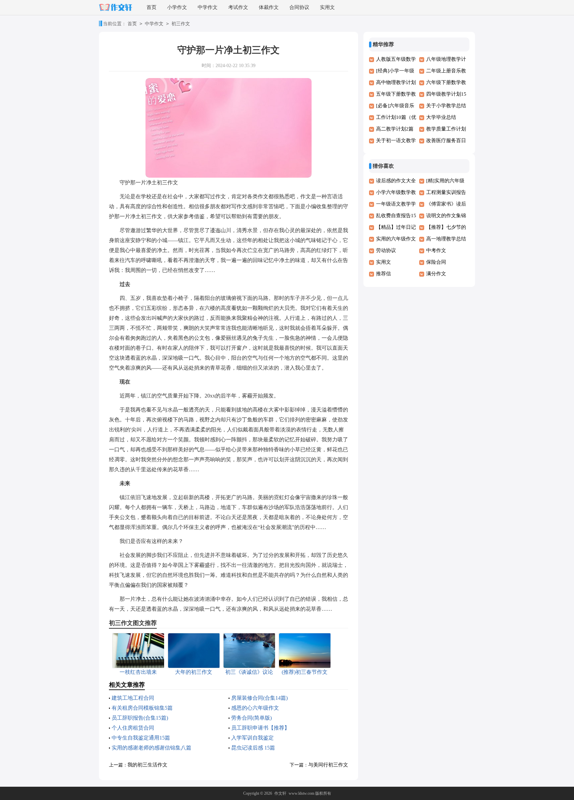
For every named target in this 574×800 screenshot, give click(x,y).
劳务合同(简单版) (251, 718)
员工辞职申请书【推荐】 (260, 728)
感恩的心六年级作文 (255, 708)
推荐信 (383, 273)
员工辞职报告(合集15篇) (140, 718)
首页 (151, 7)
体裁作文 (269, 7)
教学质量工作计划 (446, 129)
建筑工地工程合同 (133, 698)
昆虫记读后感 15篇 (253, 748)
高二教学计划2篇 (395, 129)
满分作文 (436, 273)
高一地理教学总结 (446, 238)
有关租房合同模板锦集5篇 (142, 708)
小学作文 (177, 7)
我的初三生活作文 (147, 764)
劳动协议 (386, 250)
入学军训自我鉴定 (252, 738)
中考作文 (436, 250)
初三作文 (180, 23)
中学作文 (208, 7)
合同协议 (299, 7)
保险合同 (436, 262)
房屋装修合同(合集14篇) (259, 698)
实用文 (327, 7)
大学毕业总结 (441, 117)
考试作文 (238, 7)
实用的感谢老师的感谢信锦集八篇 (151, 748)
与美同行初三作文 (328, 764)
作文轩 (280, 793)
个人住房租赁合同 (133, 728)
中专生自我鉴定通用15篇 (141, 738)
